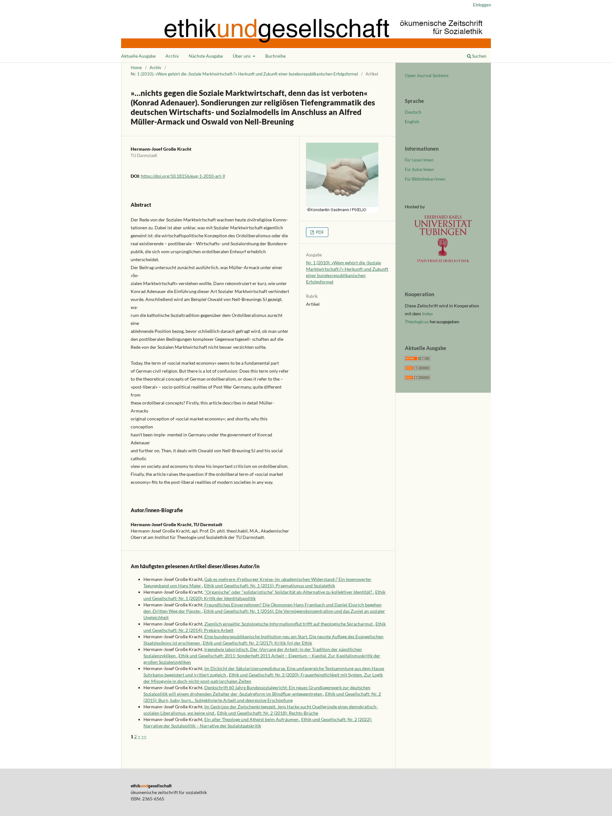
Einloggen (482, 4)
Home (136, 67)
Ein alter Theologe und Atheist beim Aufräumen (251, 719)
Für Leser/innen (419, 159)
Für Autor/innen (419, 169)
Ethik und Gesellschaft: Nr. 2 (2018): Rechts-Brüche (267, 713)
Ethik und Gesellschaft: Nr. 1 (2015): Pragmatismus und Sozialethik (269, 585)
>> (143, 736)
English (412, 121)
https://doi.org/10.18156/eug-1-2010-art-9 (183, 176)
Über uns (242, 56)
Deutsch (413, 112)
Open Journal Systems (426, 75)
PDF (319, 232)
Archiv (172, 56)
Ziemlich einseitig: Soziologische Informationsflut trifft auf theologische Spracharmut (289, 623)
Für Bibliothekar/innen (425, 179)
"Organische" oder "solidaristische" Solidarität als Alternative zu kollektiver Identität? (288, 592)
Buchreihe (275, 56)
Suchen (478, 56)
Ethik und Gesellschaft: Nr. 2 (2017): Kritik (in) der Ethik (257, 643)
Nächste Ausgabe (206, 56)
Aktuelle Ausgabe (138, 56)
